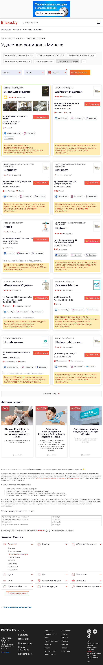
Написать (92, 118)
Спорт (64, 648)
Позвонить (42, 117)
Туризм (64, 637)
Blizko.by (90, 651)
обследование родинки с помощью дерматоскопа (57, 478)
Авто (47, 637)
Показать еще (50, 394)
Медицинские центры (12, 38)
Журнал (38, 29)
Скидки (27, 29)
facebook (10, 138)
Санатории (13, 569)
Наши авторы (25, 643)
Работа (64, 641)
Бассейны (12, 563)
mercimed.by (63, 310)
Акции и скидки (11, 402)
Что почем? (50, 655)
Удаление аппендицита (17, 61)
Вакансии (24, 639)
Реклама (23, 635)
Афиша (48, 644)
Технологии (50, 651)
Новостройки (26, 654)
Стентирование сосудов (50, 55)
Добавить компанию (17, 593)
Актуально (66, 630)
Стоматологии (14, 551)
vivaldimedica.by (13, 133)
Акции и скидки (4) (78, 73)
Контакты (5, 652)
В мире (64, 644)
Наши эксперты (23, 648)
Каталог (17, 29)
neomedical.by (12, 367)
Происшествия (51, 641)
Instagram (30, 133)
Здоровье (65, 651)
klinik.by (10, 312)
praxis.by (10, 253)
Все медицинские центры (17, 607)
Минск (64, 634)
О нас (21, 630)
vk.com (91, 367)
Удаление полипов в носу (18, 55)
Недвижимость (51, 634)
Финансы (49, 630)
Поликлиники (14, 557)
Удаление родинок (67, 61)
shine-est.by (62, 118)
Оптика (11, 548)
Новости (6, 29)
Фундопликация (43, 61)
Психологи (13, 566)
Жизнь (47, 648)
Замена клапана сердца (81, 55)
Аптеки (11, 560)
